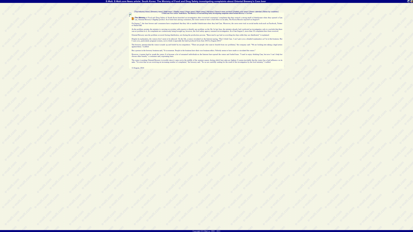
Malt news (168, 12)
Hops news (190, 12)
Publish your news (241, 12)
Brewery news (156, 12)
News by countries (270, 12)
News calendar (256, 12)
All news (210, 12)
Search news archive (223, 12)
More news (200, 12)
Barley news (179, 12)
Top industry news (142, 12)
